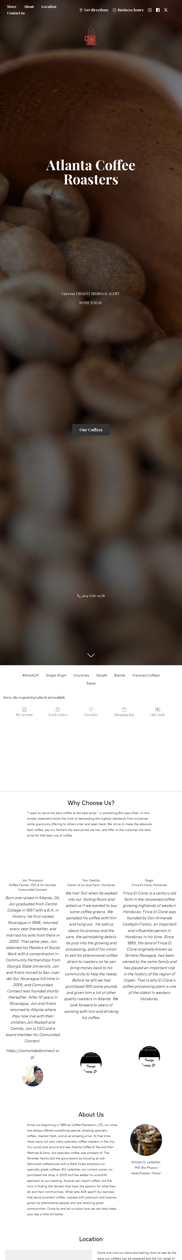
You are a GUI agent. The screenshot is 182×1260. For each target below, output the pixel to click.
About (29, 6)
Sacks (91, 683)
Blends (119, 675)
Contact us (16, 13)
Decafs (101, 675)
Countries (81, 675)
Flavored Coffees (146, 675)
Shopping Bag (124, 715)
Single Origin (56, 675)
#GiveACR (30, 675)
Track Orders (57, 715)
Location (48, 6)
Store (11, 6)
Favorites (91, 715)
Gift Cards (157, 715)
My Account (24, 715)
